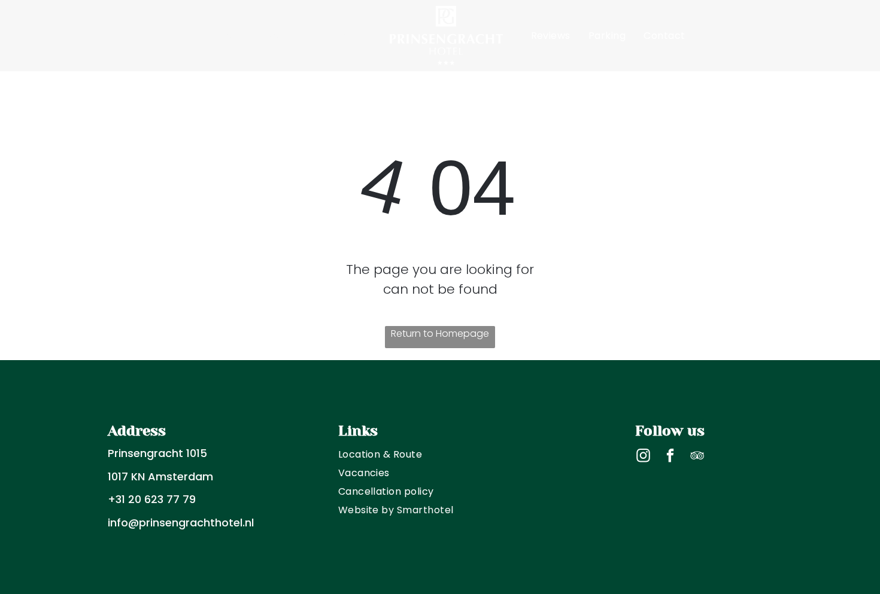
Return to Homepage (440, 333)
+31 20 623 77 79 (152, 499)
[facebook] (670, 457)
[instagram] (643, 457)
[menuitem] (234, 35)
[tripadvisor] (697, 457)
